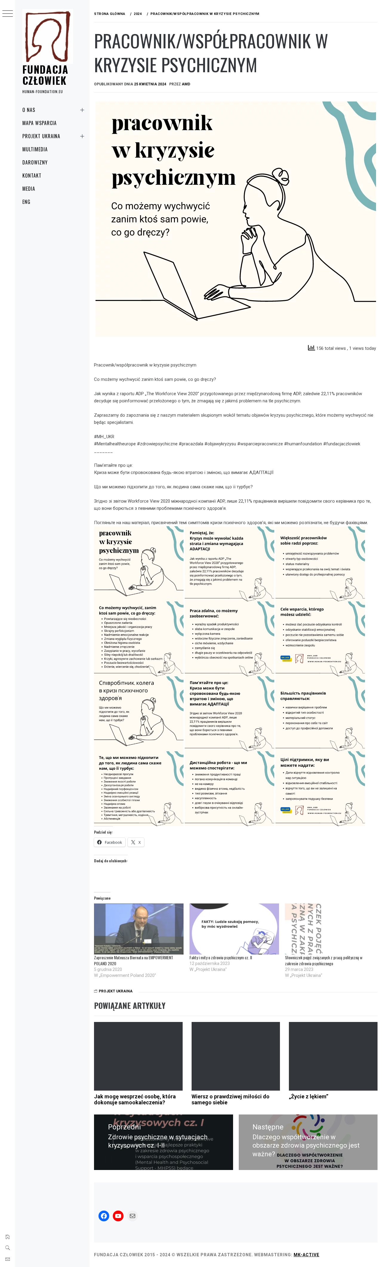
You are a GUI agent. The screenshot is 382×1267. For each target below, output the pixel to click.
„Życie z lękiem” (308, 1096)
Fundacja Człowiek (45, 74)
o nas (28, 109)
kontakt (31, 175)
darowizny (35, 162)
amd (186, 84)
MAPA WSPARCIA (39, 123)
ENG (26, 201)
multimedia (35, 149)
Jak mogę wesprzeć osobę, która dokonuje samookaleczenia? (135, 1099)
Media (28, 188)
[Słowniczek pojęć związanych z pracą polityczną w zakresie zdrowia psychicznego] (330, 929)
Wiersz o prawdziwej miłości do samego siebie (230, 1099)
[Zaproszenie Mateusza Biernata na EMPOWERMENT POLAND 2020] (139, 929)
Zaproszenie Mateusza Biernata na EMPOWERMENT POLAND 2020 (133, 960)
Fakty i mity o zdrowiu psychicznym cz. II (221, 957)
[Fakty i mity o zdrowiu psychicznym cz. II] (234, 929)
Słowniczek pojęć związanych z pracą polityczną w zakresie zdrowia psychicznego (323, 960)
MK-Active (306, 1254)
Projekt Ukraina (41, 136)
